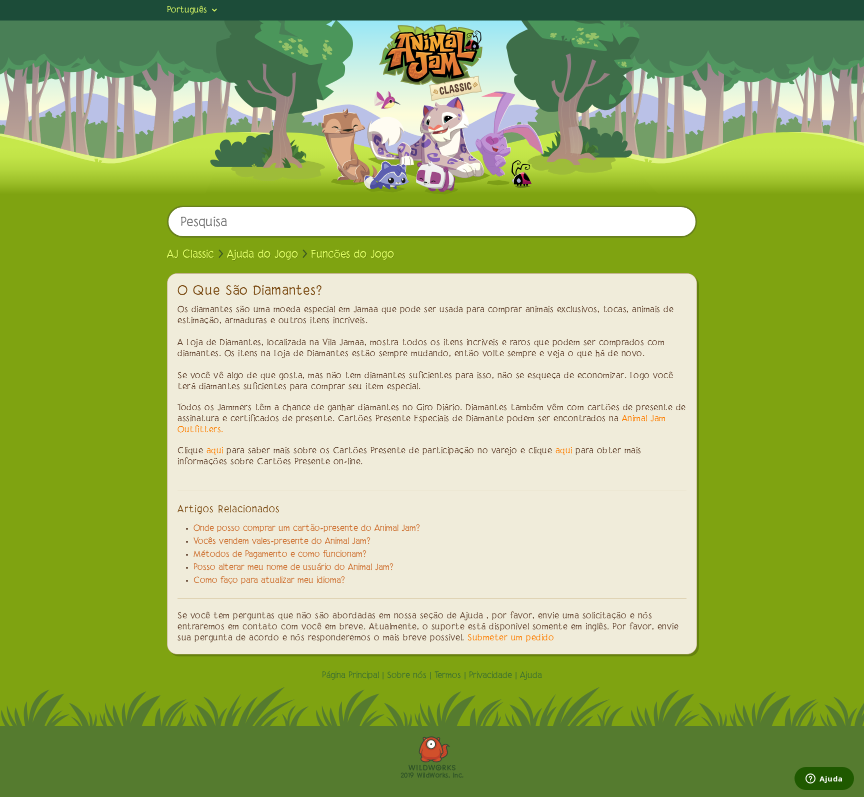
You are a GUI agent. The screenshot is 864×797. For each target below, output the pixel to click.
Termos (447, 676)
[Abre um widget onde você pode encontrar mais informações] (824, 779)
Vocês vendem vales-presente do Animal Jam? (282, 542)
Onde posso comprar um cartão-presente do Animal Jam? (307, 529)
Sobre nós (406, 676)
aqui (215, 451)
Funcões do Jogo (352, 255)
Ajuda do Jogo (262, 255)
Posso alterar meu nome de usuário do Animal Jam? (294, 568)
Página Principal (350, 676)
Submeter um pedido (511, 638)
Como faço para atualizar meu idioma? (269, 581)
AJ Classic (190, 255)
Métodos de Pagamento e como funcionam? (280, 555)
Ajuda (531, 676)
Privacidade (490, 676)
